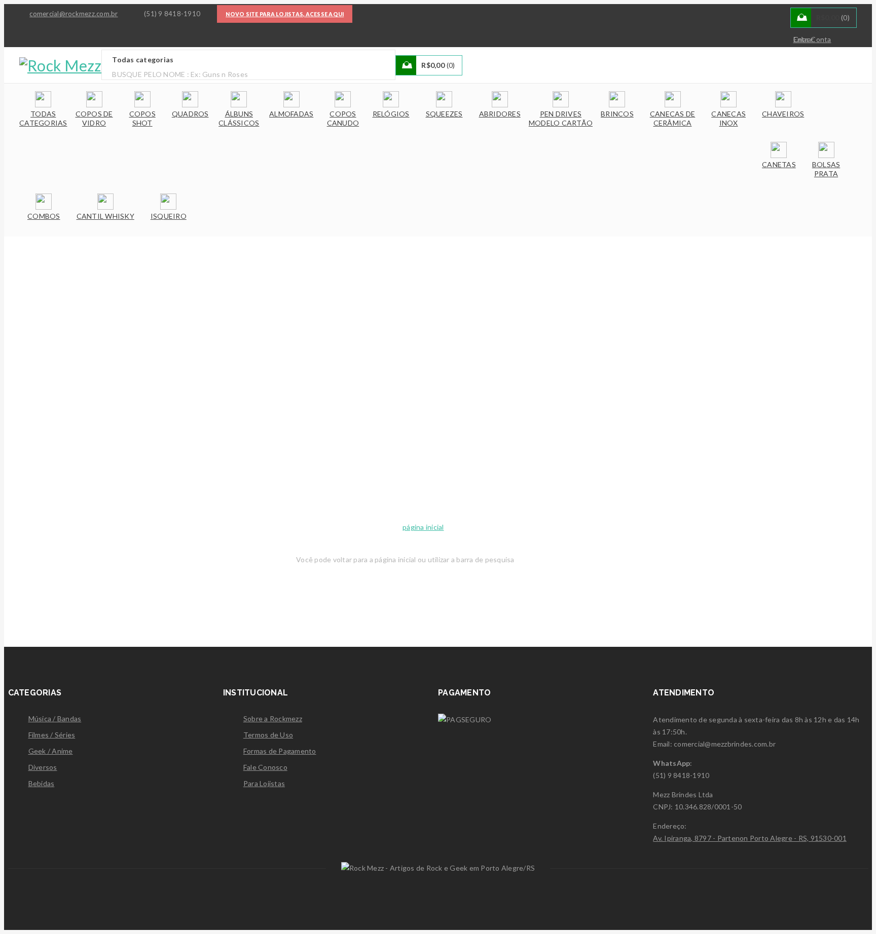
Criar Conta (812, 39)
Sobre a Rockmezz (272, 718)
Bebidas (41, 783)
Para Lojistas (264, 783)
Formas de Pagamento (279, 751)
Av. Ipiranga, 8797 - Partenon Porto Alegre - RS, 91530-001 (750, 838)
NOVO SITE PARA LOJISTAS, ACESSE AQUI (285, 14)
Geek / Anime (50, 751)
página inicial (423, 527)
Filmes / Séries (52, 734)
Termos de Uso (268, 734)
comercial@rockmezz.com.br (73, 14)
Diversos (42, 767)
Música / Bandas (55, 718)
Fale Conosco (265, 767)
